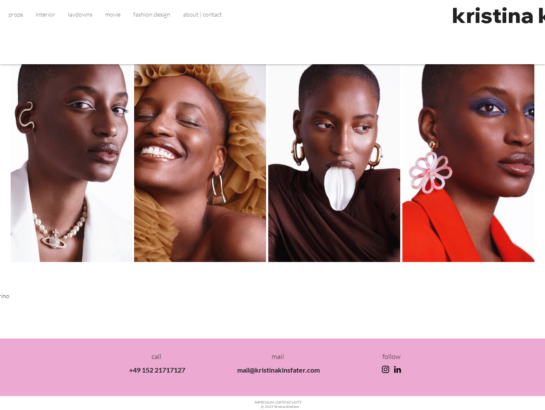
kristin (486, 15)
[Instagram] (385, 369)
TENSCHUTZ (288, 402)
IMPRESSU (265, 402)
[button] (15, 14)
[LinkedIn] (397, 369)
